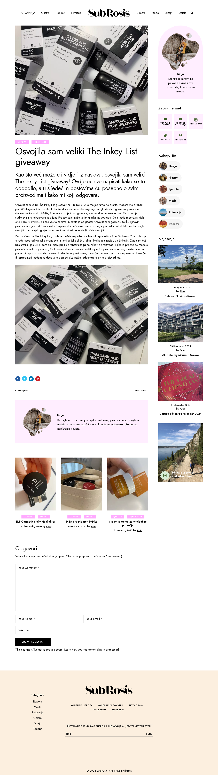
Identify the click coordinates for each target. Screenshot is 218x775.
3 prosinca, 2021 (123, 530)
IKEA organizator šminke (81, 522)
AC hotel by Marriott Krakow (180, 355)
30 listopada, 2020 (31, 526)
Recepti (37, 729)
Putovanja (37, 712)
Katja (48, 526)
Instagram (136, 705)
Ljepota (22, 142)
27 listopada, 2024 (180, 287)
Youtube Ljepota (82, 705)
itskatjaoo (29, 209)
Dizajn (37, 723)
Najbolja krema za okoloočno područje (128, 523)
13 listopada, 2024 (180, 346)
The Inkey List (46, 205)
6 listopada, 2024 (181, 405)
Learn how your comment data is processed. (92, 650)
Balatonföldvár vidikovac (180, 296)
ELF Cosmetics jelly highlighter (35, 522)
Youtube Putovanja (110, 705)
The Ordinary (120, 236)
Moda (37, 707)
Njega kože (40, 142)
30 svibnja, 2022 (77, 526)
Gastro (37, 718)
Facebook (100, 709)
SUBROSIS (102, 771)
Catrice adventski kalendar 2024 (180, 414)
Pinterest (118, 709)
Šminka (44, 516)
